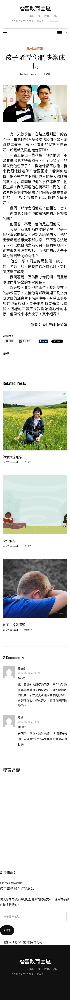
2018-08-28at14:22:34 (29, 722)
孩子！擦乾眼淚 (14, 624)
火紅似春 (9, 540)
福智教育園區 (35, 8)
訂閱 (7, 930)
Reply (21, 677)
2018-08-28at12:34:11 (29, 673)
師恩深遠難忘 (12, 457)
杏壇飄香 (35, 48)
